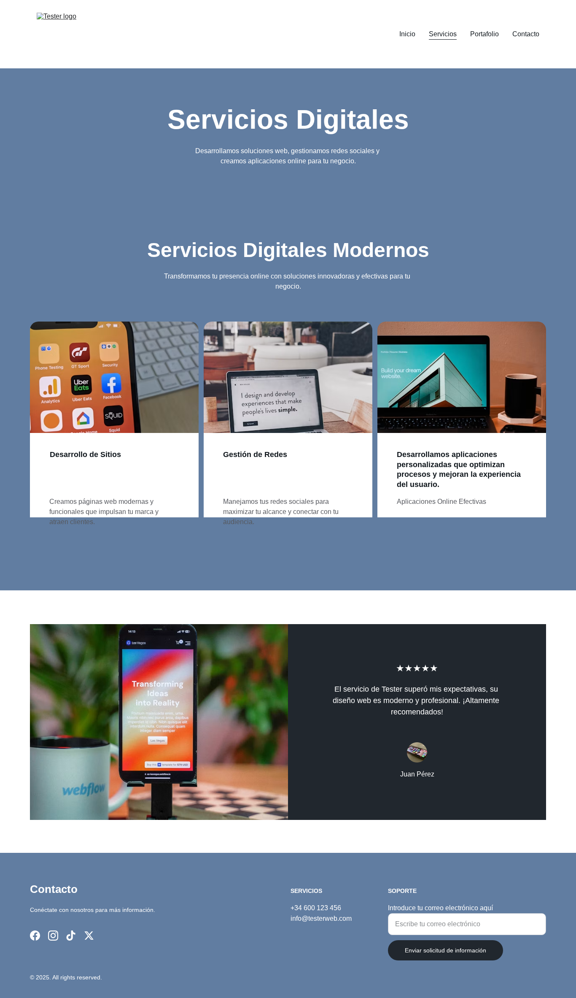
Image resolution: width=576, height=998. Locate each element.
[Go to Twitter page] (89, 935)
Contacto (525, 34)
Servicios (443, 34)
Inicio (407, 34)
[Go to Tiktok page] (71, 935)
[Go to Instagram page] (53, 935)
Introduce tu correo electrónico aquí (440, 907)
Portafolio (484, 34)
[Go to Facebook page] (35, 935)
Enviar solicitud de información (445, 950)
